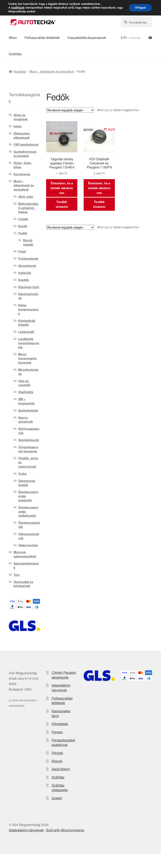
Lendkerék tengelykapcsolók (28, 343)
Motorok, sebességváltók (25, 554)
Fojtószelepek (28, 258)
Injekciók (24, 273)
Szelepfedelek (28, 410)
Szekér (57, 798)
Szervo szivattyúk (25, 419)
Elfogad (140, 8)
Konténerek (22, 174)
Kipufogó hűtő (28, 287)
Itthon (13, 37)
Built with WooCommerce (65, 830)
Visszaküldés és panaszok (86, 37)
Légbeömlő (26, 332)
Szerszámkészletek (26, 565)
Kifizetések (60, 723)
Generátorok (27, 265)
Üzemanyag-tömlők (27, 483)
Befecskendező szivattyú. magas (28, 208)
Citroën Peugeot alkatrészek (64, 675)
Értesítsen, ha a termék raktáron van (62, 188)
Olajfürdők (25, 392)
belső (18, 126)
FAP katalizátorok (26, 144)
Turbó (22, 473)
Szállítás (15, 53)
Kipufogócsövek (28, 296)
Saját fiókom (61, 769)
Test (17, 575)
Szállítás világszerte (60, 787)
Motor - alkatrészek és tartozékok (51, 71)
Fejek (22, 251)
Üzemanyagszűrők (29, 524)
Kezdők (23, 280)
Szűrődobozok (28, 440)
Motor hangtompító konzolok (27, 358)
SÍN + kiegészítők (26, 401)
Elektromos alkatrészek (22, 135)
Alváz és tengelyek (21, 117)
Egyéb (22, 226)
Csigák (23, 219)
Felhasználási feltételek (42, 37)
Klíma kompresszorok (28, 309)
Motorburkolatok (28, 371)
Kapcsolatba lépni (61, 713)
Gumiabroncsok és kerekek (25, 153)
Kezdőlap (20, 71)
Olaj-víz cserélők (24, 383)
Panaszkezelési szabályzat (63, 742)
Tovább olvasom (62, 204)
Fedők (22, 233)
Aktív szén (25, 196)
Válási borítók (28, 545)
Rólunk (57, 761)
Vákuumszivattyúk (28, 536)
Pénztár (57, 752)
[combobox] (136, 22)
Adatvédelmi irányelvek (61, 687)
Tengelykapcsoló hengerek (28, 449)
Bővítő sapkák (28, 242)
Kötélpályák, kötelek (27, 322)
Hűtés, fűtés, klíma (23, 165)
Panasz (57, 731)
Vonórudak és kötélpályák (23, 584)
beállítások (18, 8)
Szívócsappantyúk (28, 430)
